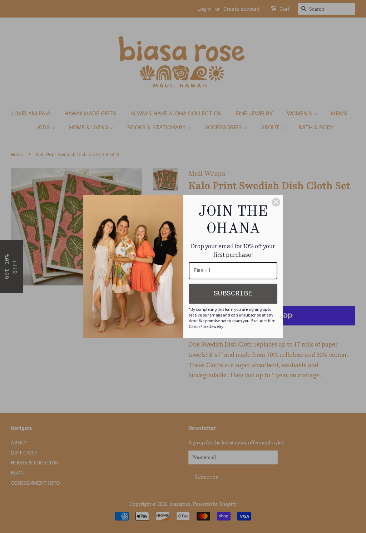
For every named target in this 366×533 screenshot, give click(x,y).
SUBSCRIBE (233, 293)
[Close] (276, 202)
